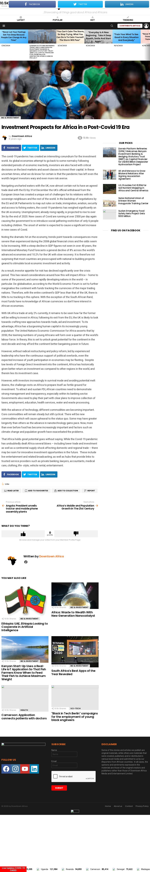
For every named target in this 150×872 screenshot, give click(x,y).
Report (91, 490)
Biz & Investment (30, 618)
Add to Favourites (38, 490)
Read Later (13, 490)
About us (118, 806)
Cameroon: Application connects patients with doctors (24, 716)
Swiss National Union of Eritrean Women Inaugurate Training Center (133, 201)
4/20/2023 (90, 45)
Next (148, 44)
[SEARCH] (112, 25)
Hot (92, 20)
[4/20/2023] (98, 36)
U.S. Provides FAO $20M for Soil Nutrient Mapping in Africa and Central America (133, 188)
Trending (128, 20)
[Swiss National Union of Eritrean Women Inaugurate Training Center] (109, 202)
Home (108, 806)
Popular (57, 20)
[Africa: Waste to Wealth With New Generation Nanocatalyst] (74, 595)
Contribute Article (130, 25)
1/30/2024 (5, 45)
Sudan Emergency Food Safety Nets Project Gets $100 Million (131, 213)
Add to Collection (68, 490)
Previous (1, 44)
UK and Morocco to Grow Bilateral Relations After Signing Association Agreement (131, 174)
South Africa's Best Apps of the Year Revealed (73, 672)
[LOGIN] (146, 25)
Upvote (23, 533)
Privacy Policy (142, 806)
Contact (129, 806)
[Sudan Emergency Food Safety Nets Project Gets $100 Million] (109, 214)
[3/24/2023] (70, 36)
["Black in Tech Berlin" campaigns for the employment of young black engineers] (74, 697)
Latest (21, 20)
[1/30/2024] (14, 36)
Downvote (76, 533)
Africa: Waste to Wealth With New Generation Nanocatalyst (73, 614)
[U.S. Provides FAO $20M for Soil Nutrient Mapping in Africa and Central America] (109, 189)
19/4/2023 (118, 45)
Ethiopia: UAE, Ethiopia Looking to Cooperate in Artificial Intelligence (24, 627)
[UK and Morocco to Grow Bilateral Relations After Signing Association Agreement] (109, 175)
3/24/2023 (62, 45)
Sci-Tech (75, 708)
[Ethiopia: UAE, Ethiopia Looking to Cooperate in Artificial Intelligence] (24, 601)
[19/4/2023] (126, 36)
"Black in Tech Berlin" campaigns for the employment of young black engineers (74, 716)
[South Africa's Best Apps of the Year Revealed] (74, 651)
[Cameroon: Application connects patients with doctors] (24, 698)
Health (24, 710)
